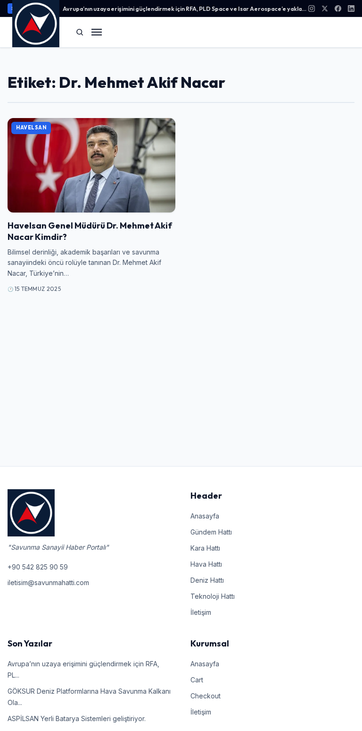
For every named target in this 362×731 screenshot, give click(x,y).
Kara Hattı (205, 548)
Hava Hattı (206, 564)
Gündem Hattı (211, 532)
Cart (196, 680)
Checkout (205, 696)
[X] (324, 8)
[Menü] (96, 32)
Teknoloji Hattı (212, 596)
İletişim (200, 612)
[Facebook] (338, 8)
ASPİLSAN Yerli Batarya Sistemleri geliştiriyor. (77, 718)
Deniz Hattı (207, 580)
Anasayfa (204, 516)
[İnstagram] (311, 8)
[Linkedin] (351, 8)
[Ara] (79, 32)
